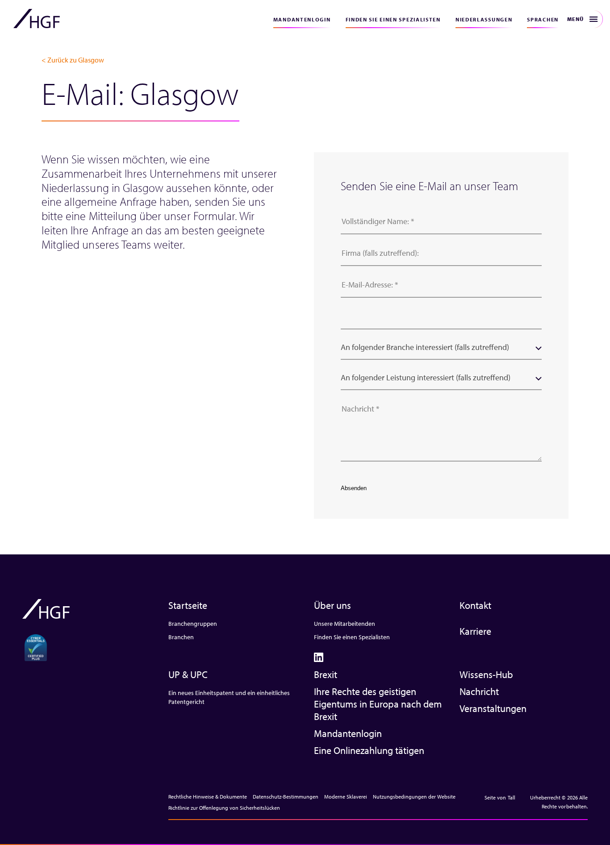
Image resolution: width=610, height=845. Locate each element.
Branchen (181, 637)
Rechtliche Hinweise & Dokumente (207, 796)
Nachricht (479, 691)
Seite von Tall (500, 797)
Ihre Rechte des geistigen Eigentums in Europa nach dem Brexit (378, 704)
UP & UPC (188, 674)
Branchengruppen (192, 624)
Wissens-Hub (486, 674)
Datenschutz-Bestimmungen (285, 796)
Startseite (187, 605)
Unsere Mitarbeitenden (344, 624)
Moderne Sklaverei (345, 796)
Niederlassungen (484, 19)
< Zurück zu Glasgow (73, 59)
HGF (36, 19)
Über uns (332, 605)
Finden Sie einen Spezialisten (393, 19)
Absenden (354, 488)
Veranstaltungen (493, 708)
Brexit (325, 674)
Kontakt (475, 605)
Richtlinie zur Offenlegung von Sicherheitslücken (224, 807)
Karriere (475, 631)
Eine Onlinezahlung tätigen (369, 750)
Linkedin (318, 657)
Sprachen (543, 19)
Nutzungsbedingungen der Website (414, 796)
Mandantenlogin (302, 19)
